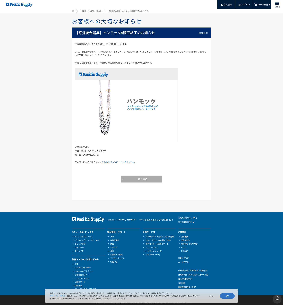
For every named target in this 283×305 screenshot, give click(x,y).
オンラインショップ (154, 251)
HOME (73, 11)
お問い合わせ (183, 258)
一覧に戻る (141, 179)
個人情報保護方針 (185, 279)
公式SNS (184, 251)
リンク (183, 247)
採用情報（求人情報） (190, 243)
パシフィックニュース (84, 236)
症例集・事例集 (116, 254)
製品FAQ (113, 261)
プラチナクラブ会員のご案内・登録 (160, 236)
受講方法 (78, 285)
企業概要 (184, 236)
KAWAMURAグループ (186, 218)
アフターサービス (117, 258)
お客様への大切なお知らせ (91, 11)
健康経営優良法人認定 (187, 287)
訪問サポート (80, 282)
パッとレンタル (152, 247)
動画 (112, 243)
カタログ (113, 247)
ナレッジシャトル (82, 278)
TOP (76, 264)
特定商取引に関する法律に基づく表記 (193, 274)
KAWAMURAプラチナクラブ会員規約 (192, 270)
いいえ (211, 296)
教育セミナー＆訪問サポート (157, 243)
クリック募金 (80, 243)
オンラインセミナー (83, 267)
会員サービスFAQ (153, 254)
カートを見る (183, 262)
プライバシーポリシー (58, 296)
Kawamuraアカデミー (84, 271)
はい (227, 296)
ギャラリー (79, 247)
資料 (112, 251)
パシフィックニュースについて (87, 240)
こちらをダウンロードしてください (118, 162)
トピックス (79, 251)
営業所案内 (185, 240)
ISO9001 (181, 283)
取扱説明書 (114, 240)
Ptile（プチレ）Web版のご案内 (158, 240)
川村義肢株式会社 (185, 222)
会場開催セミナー (82, 275)
